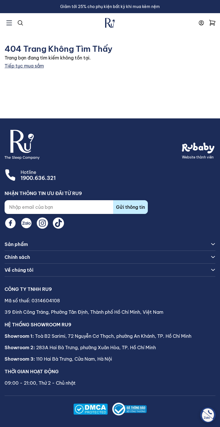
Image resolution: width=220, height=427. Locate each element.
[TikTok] (58, 223)
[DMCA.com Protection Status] (90, 409)
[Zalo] (26, 223)
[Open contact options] (208, 415)
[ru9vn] (110, 23)
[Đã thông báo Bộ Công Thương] (129, 409)
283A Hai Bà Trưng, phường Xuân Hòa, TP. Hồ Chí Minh (96, 347)
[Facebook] (10, 223)
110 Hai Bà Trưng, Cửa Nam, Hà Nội (74, 359)
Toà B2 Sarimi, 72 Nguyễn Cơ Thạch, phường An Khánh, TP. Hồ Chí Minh (113, 336)
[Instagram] (42, 223)
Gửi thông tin (130, 207)
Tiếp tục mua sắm (24, 66)
